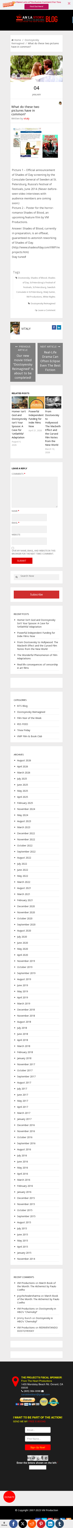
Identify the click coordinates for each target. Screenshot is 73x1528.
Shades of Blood (39, 277)
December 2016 (26, 1125)
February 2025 (25, 803)
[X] (23, 1524)
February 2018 (25, 1052)
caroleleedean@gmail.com (35, 1394)
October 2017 (24, 1070)
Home (17, 40)
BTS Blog (22, 705)
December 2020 (26, 906)
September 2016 (26, 1143)
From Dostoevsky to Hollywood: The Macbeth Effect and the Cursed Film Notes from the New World (37, 646)
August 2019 (24, 979)
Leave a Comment (46, 310)
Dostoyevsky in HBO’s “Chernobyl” (36, 1310)
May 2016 (22, 1167)
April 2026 (22, 766)
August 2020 (24, 930)
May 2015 (22, 1240)
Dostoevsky (24, 277)
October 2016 (24, 1137)
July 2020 (22, 936)
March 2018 (23, 1046)
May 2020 (22, 948)
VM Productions (34, 296)
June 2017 (22, 1094)
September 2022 (26, 851)
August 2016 (24, 1149)
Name (15, 511)
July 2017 (22, 1088)
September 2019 (26, 973)
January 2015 (24, 1252)
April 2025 (22, 796)
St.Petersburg (39, 287)
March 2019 (23, 1003)
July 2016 (22, 1155)
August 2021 (24, 888)
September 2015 (26, 1216)
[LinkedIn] (50, 1524)
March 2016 (23, 1179)
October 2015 (24, 1210)
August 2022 (24, 857)
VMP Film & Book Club (29, 736)
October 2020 (24, 918)
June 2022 (22, 869)
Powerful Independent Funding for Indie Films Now (36, 419)
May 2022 (22, 875)
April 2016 (22, 1173)
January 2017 (24, 1119)
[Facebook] (13, 1524)
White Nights (49, 296)
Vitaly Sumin (49, 292)
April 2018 (22, 1040)
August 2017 (24, 1082)
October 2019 (24, 967)
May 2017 (22, 1100)
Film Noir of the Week (29, 718)
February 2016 (25, 1185)
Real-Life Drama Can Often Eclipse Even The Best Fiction (50, 361)
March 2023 (23, 827)
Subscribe (36, 594)
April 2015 (22, 1246)
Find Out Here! (36, 6)
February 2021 (25, 900)
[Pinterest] (41, 1524)
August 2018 (24, 1021)
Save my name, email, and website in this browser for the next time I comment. (34, 552)
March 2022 (23, 882)
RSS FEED (22, 724)
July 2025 (22, 778)
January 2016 (24, 1192)
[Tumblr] (59, 1524)
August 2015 (24, 1222)
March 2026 (23, 772)
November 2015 (26, 1204)
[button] (36, 5)
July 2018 (22, 1027)
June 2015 (22, 1234)
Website (16, 534)
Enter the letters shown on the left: (37, 1462)
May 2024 (22, 815)
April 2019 (22, 997)
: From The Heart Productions (41, 1379)
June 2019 (22, 985)
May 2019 (22, 991)
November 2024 (26, 809)
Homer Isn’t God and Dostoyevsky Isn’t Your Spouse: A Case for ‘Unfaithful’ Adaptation (36, 623)
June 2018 (22, 1033)
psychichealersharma (28, 1295)
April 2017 (22, 1106)
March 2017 (23, 1113)
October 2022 (24, 845)
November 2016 (26, 1131)
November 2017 (26, 1064)
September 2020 (26, 924)
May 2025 (22, 790)
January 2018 (24, 1058)
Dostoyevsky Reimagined (43, 303)
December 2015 (26, 1198)
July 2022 (22, 863)
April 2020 (22, 954)
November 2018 (26, 1015)
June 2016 (22, 1161)
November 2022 (26, 839)
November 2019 (26, 961)
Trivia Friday (23, 730)
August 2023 (24, 821)
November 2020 (26, 912)
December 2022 (26, 833)
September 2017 (26, 1076)
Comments (18, 473)
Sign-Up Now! (37, 1447)
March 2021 (23, 894)
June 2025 (22, 784)
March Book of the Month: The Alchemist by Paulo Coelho (36, 1286)
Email (15, 522)
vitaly (26, 118)
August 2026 (24, 760)
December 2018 (26, 1009)
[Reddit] (32, 1524)
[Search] (16, 577)
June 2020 (22, 942)
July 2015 (22, 1228)
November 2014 (26, 1258)
